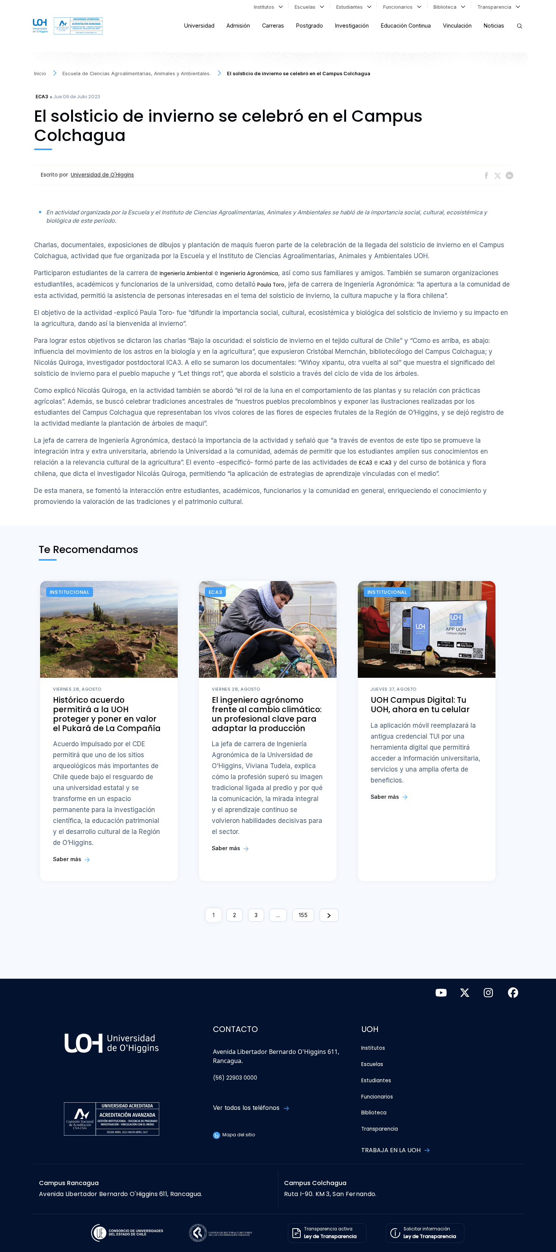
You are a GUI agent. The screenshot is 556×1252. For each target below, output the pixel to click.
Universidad (199, 25)
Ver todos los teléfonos (247, 1107)
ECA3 (42, 96)
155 (303, 915)
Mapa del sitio (238, 1134)
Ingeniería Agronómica (249, 273)
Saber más (68, 859)
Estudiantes (351, 7)
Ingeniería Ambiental (186, 273)
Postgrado (309, 25)
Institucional (69, 592)
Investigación (352, 25)
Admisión (238, 25)
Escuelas (306, 7)
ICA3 (385, 462)
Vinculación (457, 25)
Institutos (265, 7)
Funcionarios (399, 7)
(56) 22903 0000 (235, 1078)
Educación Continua (406, 25)
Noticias (494, 25)
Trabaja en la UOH (391, 1150)
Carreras (273, 25)
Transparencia (495, 7)
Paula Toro (270, 284)
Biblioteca (446, 7)
